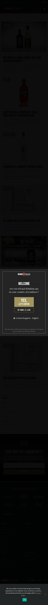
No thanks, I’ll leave (24, 310)
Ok (25, 600)
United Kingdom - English (26, 318)
